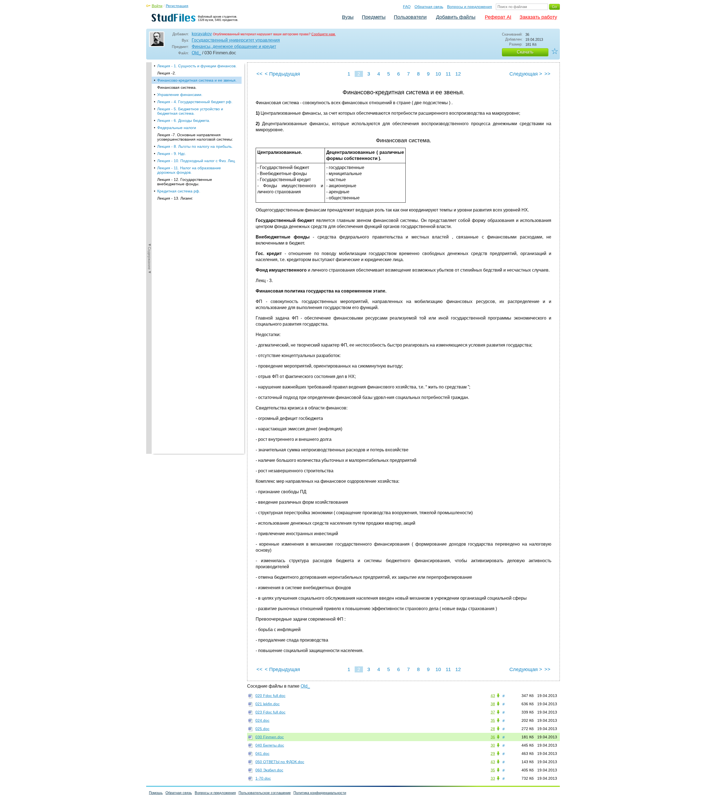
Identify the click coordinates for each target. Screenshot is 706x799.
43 (493, 695)
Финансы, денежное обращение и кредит (234, 46)
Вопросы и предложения (469, 6)
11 (448, 74)
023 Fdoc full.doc (270, 712)
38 (493, 704)
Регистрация (177, 6)
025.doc (262, 728)
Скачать (525, 52)
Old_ (196, 52)
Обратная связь (428, 6)
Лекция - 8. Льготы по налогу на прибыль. (195, 146)
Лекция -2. (166, 73)
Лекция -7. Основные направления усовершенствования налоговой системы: (195, 137)
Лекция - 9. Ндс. (171, 153)
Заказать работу (538, 17)
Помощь (156, 793)
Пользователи (410, 17)
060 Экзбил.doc (269, 770)
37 (493, 712)
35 (493, 720)
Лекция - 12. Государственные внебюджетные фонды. (184, 181)
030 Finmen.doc (269, 737)
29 (493, 753)
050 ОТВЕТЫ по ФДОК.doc (279, 762)
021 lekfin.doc (267, 704)
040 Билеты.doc (269, 745)
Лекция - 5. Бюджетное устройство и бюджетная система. (190, 111)
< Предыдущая (282, 74)
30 (493, 745)
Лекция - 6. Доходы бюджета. (183, 120)
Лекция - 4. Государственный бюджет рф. (194, 102)
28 (493, 728)
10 (438, 74)
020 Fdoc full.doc (270, 695)
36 (493, 737)
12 (458, 74)
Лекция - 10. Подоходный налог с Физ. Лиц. (196, 161)
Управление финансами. (179, 94)
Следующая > (525, 74)
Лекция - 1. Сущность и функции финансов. (197, 66)
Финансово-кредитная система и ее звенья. (197, 80)
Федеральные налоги (176, 127)
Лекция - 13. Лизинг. (175, 198)
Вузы (348, 17)
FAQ (407, 6)
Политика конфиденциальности (319, 793)
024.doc (262, 720)
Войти (157, 6)
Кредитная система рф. (178, 191)
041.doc (262, 753)
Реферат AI (498, 17)
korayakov (202, 33)
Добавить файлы (455, 17)
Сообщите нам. (323, 34)
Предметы (374, 17)
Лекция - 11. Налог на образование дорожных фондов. (189, 170)
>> (547, 74)
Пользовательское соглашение (265, 793)
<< (259, 74)
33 (493, 778)
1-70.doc (263, 778)
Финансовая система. (177, 87)
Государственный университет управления (236, 40)
